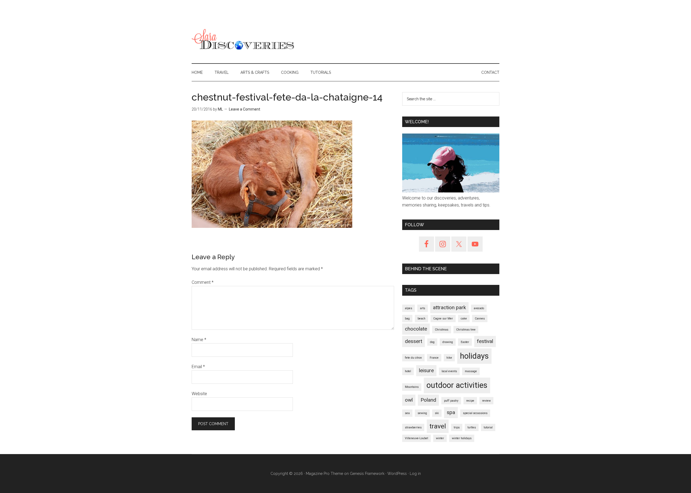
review (486, 400)
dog (432, 342)
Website (199, 393)
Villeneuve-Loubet (416, 438)
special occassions (475, 413)
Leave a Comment (244, 109)
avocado (479, 308)
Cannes (480, 318)
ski (437, 413)
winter (440, 438)
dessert (413, 341)
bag (407, 318)
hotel (408, 371)
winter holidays (462, 438)
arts (422, 308)
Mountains (412, 387)
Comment (203, 282)
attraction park (449, 307)
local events (449, 371)
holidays (474, 356)
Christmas (441, 329)
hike (449, 357)
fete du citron (413, 357)
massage (471, 371)
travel (437, 426)
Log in (415, 473)
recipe (470, 400)
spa (451, 412)
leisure (426, 370)
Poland (428, 400)
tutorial (488, 427)
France (434, 357)
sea (407, 413)
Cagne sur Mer (443, 318)
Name (199, 339)
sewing (422, 413)
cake (464, 318)
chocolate (416, 329)
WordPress (397, 473)
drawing (447, 342)
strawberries (413, 427)
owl (409, 400)
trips (457, 427)
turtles (472, 427)
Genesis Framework (367, 473)
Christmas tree (466, 329)
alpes (408, 308)
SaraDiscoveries (243, 40)
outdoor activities (456, 385)
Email (198, 366)
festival (485, 341)
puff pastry (451, 400)
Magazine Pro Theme (324, 473)
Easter (465, 342)
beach (421, 318)
